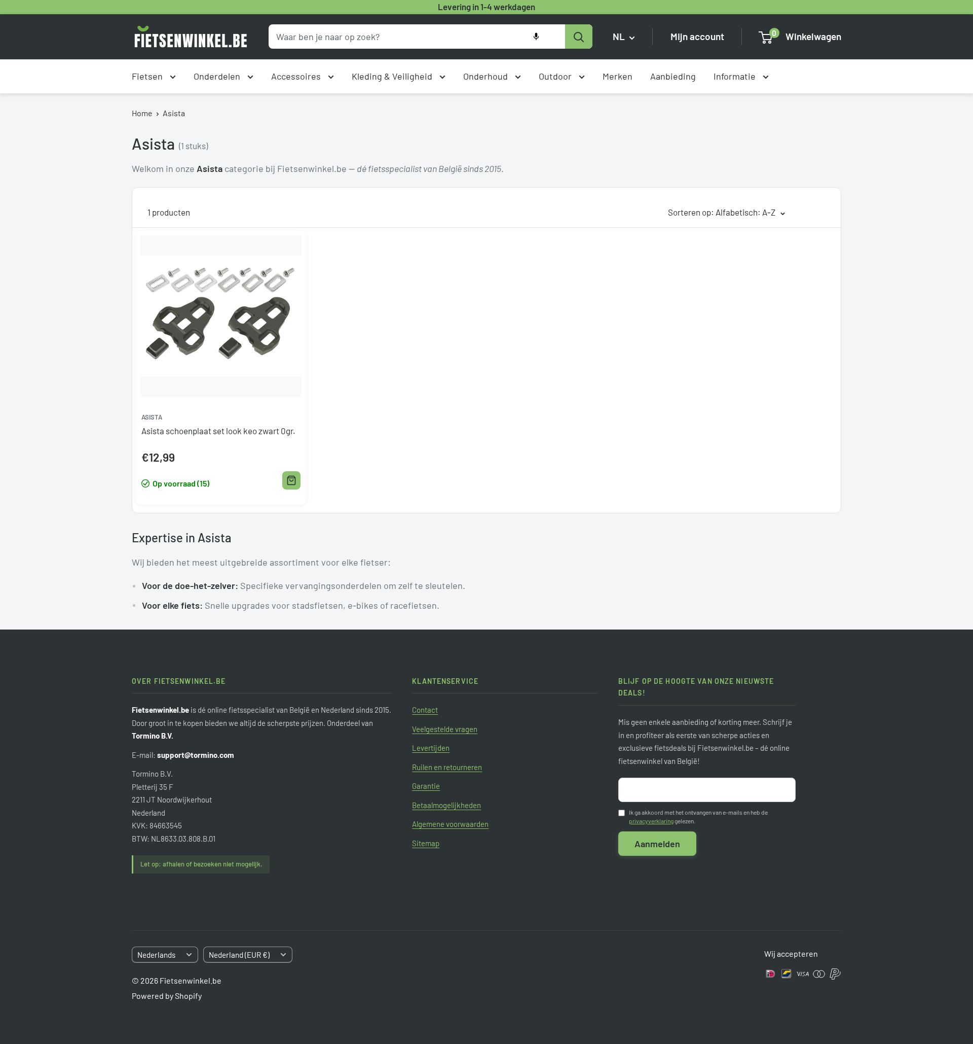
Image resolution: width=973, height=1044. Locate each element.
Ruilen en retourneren (447, 767)
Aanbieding (673, 76)
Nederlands (156, 954)
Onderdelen (218, 76)
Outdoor (556, 76)
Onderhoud (486, 76)
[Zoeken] (578, 36)
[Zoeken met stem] (536, 36)
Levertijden (431, 747)
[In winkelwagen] (291, 480)
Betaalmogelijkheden (446, 805)
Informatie (736, 76)
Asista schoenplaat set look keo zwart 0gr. (218, 431)
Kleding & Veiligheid (393, 76)
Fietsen (148, 76)
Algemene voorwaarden (450, 823)
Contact (425, 709)
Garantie (426, 785)
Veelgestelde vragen (444, 729)
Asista (174, 113)
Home (142, 113)
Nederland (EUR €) (239, 954)
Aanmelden (657, 843)
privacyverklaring (651, 820)
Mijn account (697, 37)
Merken (617, 76)
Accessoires (297, 76)
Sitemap (425, 843)
